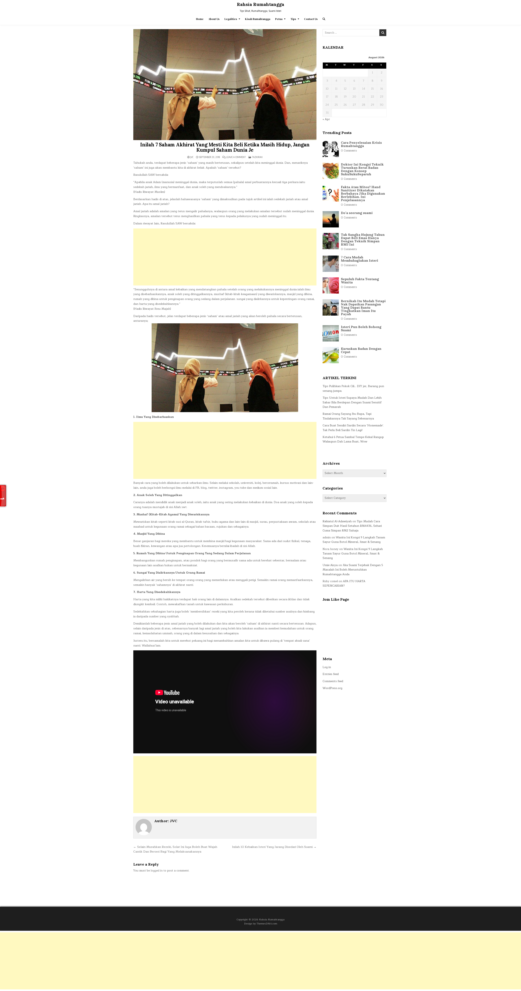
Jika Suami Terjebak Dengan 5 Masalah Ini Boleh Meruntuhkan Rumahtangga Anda (353, 570)
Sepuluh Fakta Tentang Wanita (360, 280)
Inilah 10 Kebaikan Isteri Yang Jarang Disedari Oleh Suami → (274, 846)
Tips (293, 19)
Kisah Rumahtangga (257, 19)
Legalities (230, 19)
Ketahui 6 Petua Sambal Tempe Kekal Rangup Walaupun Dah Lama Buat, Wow (353, 439)
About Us (214, 19)
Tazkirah (257, 157)
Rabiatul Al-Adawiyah (337, 521)
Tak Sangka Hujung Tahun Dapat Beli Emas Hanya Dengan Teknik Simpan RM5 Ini (363, 239)
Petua (278, 19)
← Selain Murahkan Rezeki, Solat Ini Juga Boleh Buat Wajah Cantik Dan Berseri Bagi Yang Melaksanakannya (175, 849)
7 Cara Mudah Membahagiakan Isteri (359, 258)
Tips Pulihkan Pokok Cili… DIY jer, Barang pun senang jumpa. (353, 388)
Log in (327, 667)
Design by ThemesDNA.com (260, 923)
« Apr (326, 119)
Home (200, 19)
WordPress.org (332, 688)
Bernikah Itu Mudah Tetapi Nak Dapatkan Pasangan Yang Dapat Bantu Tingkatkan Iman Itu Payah (363, 307)
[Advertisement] (224, 256)
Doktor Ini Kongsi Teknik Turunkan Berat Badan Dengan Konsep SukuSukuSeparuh (362, 169)
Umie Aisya (330, 565)
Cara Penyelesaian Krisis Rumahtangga (361, 144)
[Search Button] (324, 19)
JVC (191, 157)
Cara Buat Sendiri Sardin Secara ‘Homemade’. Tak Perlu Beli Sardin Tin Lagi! (353, 427)
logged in (157, 870)
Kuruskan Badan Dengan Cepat (361, 350)
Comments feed (333, 681)
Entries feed (331, 674)
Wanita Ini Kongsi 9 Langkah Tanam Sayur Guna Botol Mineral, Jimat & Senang (354, 539)
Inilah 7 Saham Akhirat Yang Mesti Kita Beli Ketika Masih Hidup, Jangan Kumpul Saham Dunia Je (225, 147)
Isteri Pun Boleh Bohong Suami (361, 328)
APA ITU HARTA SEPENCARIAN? (344, 583)
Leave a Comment (236, 157)
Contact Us (311, 19)
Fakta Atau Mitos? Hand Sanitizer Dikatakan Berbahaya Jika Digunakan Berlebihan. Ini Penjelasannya (363, 193)
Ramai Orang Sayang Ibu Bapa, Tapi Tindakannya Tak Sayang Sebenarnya (348, 416)
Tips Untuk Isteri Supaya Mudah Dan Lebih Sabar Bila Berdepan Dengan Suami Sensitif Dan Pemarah (352, 402)
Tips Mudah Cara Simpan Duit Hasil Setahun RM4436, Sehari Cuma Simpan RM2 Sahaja (352, 526)
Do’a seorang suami (357, 213)
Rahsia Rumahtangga (260, 4)
